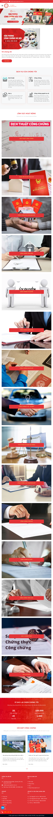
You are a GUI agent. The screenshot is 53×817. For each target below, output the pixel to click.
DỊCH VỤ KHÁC (26, 674)
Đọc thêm (14, 764)
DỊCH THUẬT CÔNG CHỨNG (27, 138)
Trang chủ (5, 796)
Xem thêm (7, 60)
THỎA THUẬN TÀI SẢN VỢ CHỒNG (26, 444)
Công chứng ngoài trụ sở (34, 787)
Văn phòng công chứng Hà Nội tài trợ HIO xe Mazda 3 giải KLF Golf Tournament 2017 (32, 755)
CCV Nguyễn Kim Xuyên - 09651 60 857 (38, 798)
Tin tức (4, 806)
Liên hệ (4, 808)
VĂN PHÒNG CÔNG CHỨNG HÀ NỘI (27, 815)
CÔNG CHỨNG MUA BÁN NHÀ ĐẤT (26, 215)
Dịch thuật (31, 781)
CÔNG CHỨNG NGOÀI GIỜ (26, 368)
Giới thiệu (5, 798)
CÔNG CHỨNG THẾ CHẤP (26, 253)
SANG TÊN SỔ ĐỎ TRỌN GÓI (26, 176)
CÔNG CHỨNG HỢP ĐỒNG (26, 329)
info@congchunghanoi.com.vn (16, 1)
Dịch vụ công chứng (7, 800)
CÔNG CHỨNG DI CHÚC (26, 559)
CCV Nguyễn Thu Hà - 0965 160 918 (37, 796)
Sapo (43, 815)
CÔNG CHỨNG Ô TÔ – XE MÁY (26, 406)
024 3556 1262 (19, 787)
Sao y (30, 785)
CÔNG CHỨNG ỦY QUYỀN (26, 291)
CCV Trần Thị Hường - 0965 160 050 (37, 800)
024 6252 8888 (12, 787)
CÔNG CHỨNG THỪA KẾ (26, 521)
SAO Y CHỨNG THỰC (26, 636)
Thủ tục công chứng (7, 802)
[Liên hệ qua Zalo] (2, 807)
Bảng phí (5, 804)
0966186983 (5, 1)
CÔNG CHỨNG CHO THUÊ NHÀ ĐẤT (26, 483)
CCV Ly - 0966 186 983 (34, 802)
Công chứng (31, 783)
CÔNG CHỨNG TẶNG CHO (26, 597)
